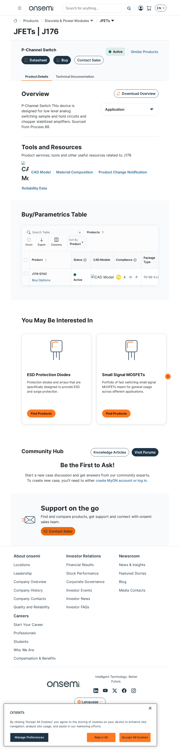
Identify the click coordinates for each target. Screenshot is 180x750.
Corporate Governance (85, 581)
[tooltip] (41, 242)
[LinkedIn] (96, 690)
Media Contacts (132, 590)
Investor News (78, 598)
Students (21, 641)
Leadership (23, 573)
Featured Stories (132, 573)
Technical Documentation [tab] (75, 76)
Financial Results (80, 564)
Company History (28, 590)
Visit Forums (145, 452)
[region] (80, 724)
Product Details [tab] (36, 76)
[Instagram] (133, 690)
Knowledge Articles (110, 452)
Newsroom (129, 556)
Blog (122, 581)
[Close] (150, 708)
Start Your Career (28, 624)
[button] (129, 8)
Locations (22, 564)
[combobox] (93, 8)
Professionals (25, 633)
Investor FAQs (77, 607)
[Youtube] (106, 690)
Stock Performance (82, 573)
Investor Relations (83, 556)
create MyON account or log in (121, 480)
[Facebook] (125, 690)
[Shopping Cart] (151, 8)
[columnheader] (50, 259)
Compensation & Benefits (35, 658)
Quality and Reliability (32, 607)
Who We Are (24, 650)
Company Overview (30, 581)
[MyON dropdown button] (142, 8)
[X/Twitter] (115, 690)
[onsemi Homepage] (41, 8)
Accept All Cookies (135, 737)
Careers (21, 616)
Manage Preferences (29, 737)
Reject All (101, 737)
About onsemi (27, 556)
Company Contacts (30, 598)
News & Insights (132, 564)
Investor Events (79, 590)
